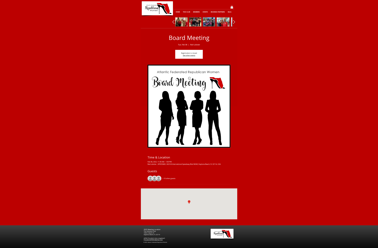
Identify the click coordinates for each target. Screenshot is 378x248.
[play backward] (173, 22)
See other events (189, 55)
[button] (231, 6)
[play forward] (234, 22)
